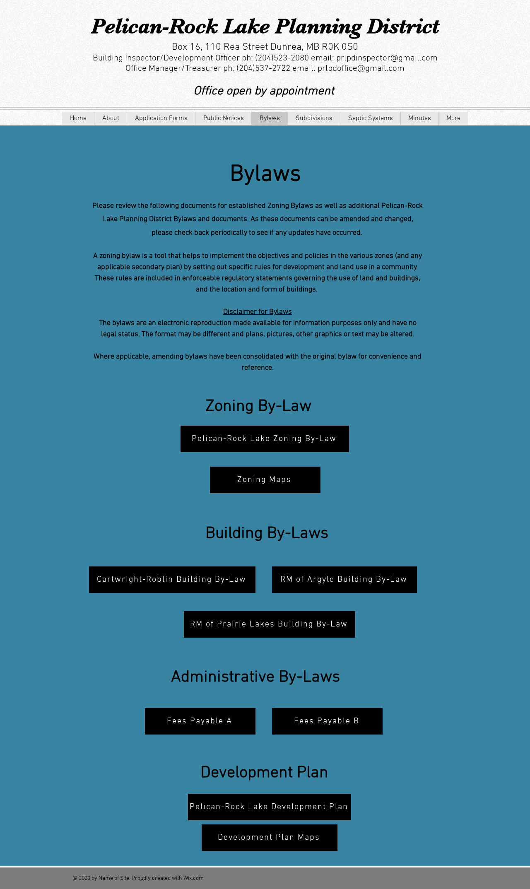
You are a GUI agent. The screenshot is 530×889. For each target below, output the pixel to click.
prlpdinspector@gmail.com (387, 58)
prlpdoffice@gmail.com (361, 68)
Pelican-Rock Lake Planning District (265, 26)
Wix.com (193, 878)
